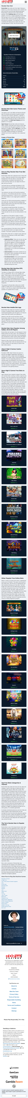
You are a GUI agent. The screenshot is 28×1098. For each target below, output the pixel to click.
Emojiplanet (14, 775)
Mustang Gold (4, 885)
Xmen (2, 892)
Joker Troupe (4, 895)
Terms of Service (14, 997)
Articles (14, 988)
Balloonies (3, 896)
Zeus (2, 882)
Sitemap (14, 1011)
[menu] (26, 2)
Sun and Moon (14, 667)
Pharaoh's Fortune (5, 878)
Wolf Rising (14, 552)
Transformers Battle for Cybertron (14, 444)
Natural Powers (14, 534)
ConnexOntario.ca (7, 1046)
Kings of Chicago (14, 613)
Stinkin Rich (14, 408)
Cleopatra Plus (4, 898)
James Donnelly (9, 927)
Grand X (14, 685)
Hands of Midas (5, 902)
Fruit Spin (14, 649)
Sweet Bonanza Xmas (6, 906)
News (14, 1002)
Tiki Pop (3, 894)
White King (14, 721)
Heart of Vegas (14, 703)
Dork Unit (3, 907)
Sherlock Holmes (14, 516)
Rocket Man (14, 498)
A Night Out (4, 880)
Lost (2, 889)
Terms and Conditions (14, 1005)
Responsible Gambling (14, 1000)
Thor (14, 739)
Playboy (3, 887)
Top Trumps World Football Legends (9, 881)
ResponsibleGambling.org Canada (11, 1048)
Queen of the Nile (5, 905)
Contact (14, 1008)
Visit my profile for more (13, 943)
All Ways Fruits (14, 631)
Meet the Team (14, 991)
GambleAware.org (7, 1051)
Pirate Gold (3, 884)
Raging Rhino (4, 903)
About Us (14, 986)
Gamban (5, 1056)
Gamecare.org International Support (11, 1043)
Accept (14, 1095)
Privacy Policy (14, 994)
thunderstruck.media (14, 978)
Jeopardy (14, 462)
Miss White (14, 480)
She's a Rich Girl (14, 426)
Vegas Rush (4, 891)
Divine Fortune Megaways (7, 901)
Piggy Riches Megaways (6, 899)
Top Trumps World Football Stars (14, 757)
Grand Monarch (14, 570)
